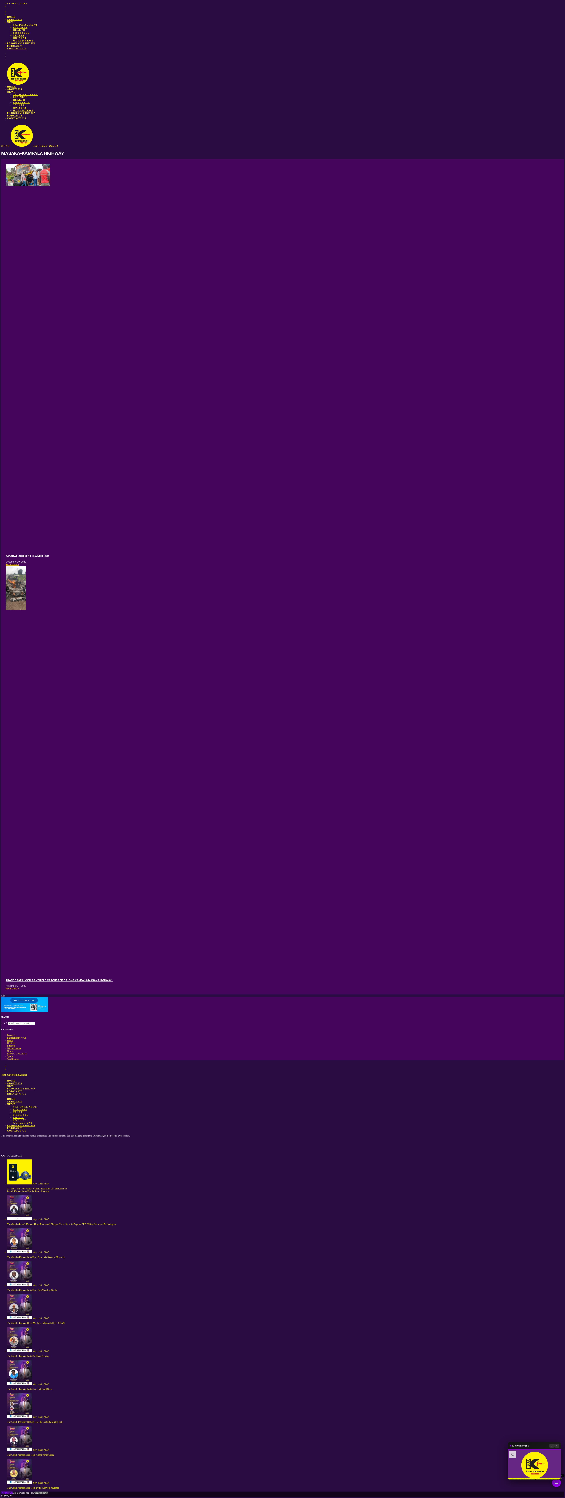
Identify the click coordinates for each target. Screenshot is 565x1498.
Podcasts (15, 46)
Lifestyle (21, 32)
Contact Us (16, 48)
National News (25, 25)
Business (20, 27)
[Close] (556, 1446)
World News (23, 40)
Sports (18, 35)
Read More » (12, 564)
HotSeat (20, 38)
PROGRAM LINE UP (21, 43)
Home (11, 17)
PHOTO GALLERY (17, 1053)
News (11, 22)
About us (14, 19)
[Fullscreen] (551, 1446)
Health (19, 30)
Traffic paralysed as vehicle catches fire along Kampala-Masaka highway (59, 980)
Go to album (11, 1155)
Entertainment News (16, 1038)
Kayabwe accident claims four (27, 556)
